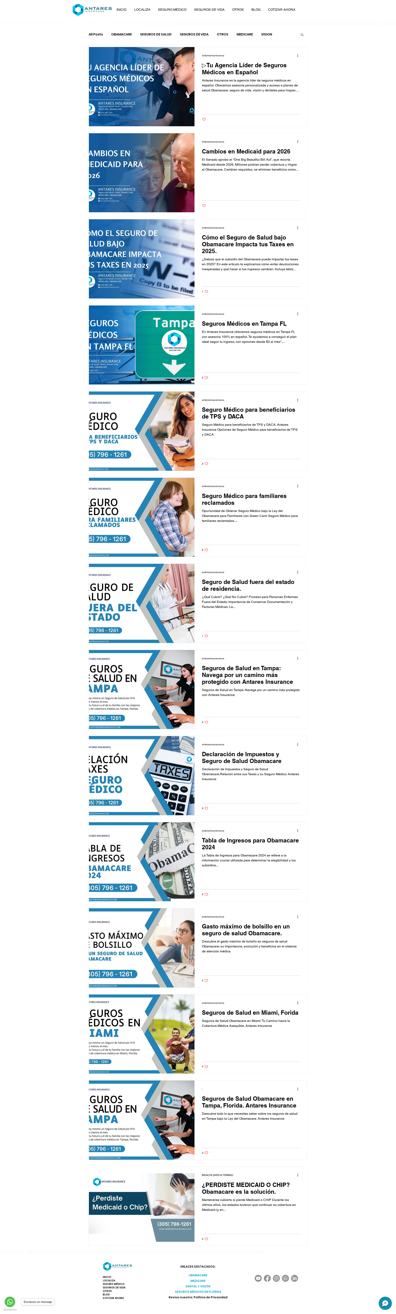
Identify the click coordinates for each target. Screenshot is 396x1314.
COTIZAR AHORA (113, 1298)
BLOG (106, 1294)
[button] (142, 10)
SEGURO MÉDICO (113, 1284)
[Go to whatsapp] (10, 1302)
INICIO (107, 1277)
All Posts (96, 34)
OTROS (222, 34)
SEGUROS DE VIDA (194, 34)
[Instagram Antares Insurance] (276, 1278)
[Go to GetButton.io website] (9, 1309)
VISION (266, 34)
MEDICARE (245, 34)
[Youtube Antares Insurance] (258, 1278)
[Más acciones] (299, 55)
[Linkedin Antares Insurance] (294, 1278)
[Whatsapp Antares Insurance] (285, 1278)
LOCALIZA (109, 1280)
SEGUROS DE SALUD (156, 34)
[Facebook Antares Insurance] (267, 1278)
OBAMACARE (121, 34)
